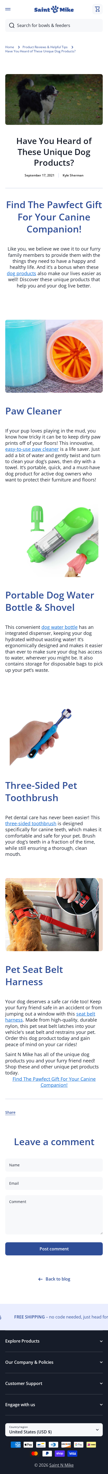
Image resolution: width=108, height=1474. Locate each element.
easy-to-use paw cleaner (32, 449)
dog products (21, 273)
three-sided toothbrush (30, 823)
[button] (97, 9)
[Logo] (54, 9)
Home (9, 47)
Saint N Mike (61, 1465)
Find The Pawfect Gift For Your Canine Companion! (54, 1082)
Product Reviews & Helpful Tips (45, 47)
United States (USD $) (30, 1432)
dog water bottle (59, 627)
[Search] (9, 25)
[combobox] (54, 25)
